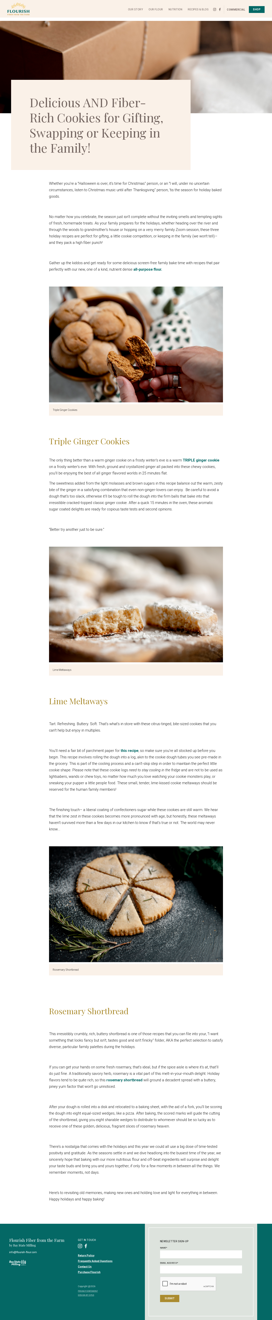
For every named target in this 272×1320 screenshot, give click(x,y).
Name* (163, 1248)
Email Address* (169, 1263)
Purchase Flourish (89, 1272)
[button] (135, 11)
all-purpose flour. (147, 269)
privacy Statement (88, 1291)
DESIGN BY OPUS (86, 1295)
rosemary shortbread (124, 1080)
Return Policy (86, 1255)
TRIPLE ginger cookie (201, 460)
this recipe (129, 750)
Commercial (236, 11)
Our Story (135, 11)
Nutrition (175, 11)
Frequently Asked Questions (95, 1261)
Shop (257, 11)
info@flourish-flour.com (23, 1252)
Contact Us (85, 1266)
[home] (21, 10)
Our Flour (156, 11)
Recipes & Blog (198, 11)
